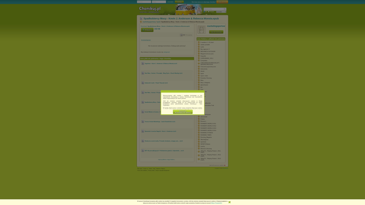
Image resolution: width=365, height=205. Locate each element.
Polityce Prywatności (216, 203)
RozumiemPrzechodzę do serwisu (183, 111)
